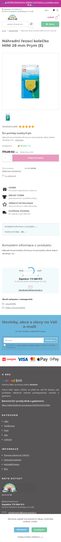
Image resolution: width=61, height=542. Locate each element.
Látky (6, 421)
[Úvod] (12, 17)
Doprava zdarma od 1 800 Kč (16, 455)
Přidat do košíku (35, 158)
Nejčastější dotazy (11, 464)
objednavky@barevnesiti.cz (31, 290)
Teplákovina (9, 426)
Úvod (4, 31)
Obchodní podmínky (12, 460)
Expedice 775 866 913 (13, 9)
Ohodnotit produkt (9, 126)
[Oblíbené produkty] (53, 10)
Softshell (8, 439)
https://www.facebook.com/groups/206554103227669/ (26, 405)
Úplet (6, 430)
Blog (6, 469)
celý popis (19, 140)
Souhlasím (39, 530)
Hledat (31, 24)
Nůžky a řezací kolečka (15, 307)
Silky (6, 435)
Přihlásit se (50, 340)
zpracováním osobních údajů (28, 345)
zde (41, 537)
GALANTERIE (13, 31)
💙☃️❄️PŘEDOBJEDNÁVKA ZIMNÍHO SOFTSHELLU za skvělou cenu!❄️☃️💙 (30, 3)
